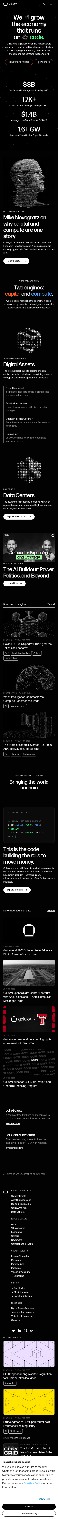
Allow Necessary (29, 1513)
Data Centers (17, 1212)
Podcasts (16, 1268)
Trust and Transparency (22, 1312)
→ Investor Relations (21, 1296)
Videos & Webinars (20, 1272)
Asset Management (21, 1200)
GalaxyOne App (19, 1208)
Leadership (16, 1232)
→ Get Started (18, 1288)
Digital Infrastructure (21, 1204)
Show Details (44, 1499)
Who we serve (18, 1228)
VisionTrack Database (22, 1316)
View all (51, 604)
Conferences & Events (22, 1244)
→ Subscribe (17, 1276)
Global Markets (18, 1196)
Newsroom (16, 1240)
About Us (15, 1224)
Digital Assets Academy (22, 1308)
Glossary (15, 1320)
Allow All (29, 1506)
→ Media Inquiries (20, 1292)
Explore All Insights (20, 1256)
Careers (15, 1236)
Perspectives (17, 1264)
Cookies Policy (33, 1483)
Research (16, 1260)
